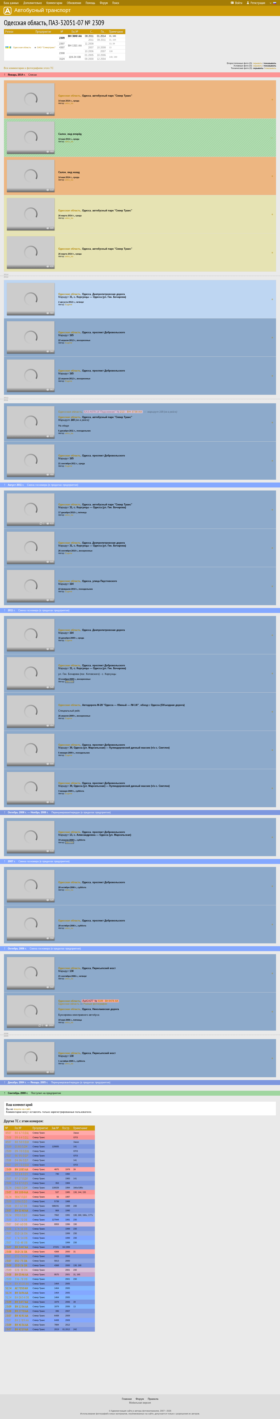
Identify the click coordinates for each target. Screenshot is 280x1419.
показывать (270, 68)
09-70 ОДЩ (22, 1151)
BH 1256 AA (21, 1306)
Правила (153, 1398)
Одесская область (22, 47)
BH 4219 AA (21, 1329)
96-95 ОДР (21, 1156)
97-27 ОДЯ (21, 1178)
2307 (8, 1156)
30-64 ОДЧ (21, 1174)
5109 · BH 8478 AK (108, 1001)
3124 (8, 1188)
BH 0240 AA (21, 1210)
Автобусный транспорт (42, 10)
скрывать (257, 63)
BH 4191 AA (21, 1316)
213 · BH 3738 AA (131, 411)
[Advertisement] (140, 1364)
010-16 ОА (21, 1233)
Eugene (68, 304)
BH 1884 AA (21, 1192)
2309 (8, 1146)
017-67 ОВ (21, 1206)
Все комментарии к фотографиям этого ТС (29, 68)
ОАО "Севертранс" (46, 47)
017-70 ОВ (21, 1220)
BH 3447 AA (21, 1247)
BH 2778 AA (21, 1311)
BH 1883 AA (21, 1169)
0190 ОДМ (21, 1146)
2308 (8, 1137)
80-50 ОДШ (22, 1142)
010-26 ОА (21, 1252)
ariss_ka (69, 103)
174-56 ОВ (21, 1229)
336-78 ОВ (21, 1279)
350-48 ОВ (21, 1242)
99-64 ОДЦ (22, 1137)
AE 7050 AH (21, 1288)
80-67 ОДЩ (22, 1133)
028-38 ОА (21, 1270)
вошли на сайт (22, 1109)
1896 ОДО (21, 1201)
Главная (127, 1398)
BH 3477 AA (21, 1302)
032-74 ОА (21, 1256)
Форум (140, 1398)
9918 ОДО (21, 1215)
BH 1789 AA (22, 1320)
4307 (8, 1133)
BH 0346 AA (21, 1274)
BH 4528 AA (22, 1284)
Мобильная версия (140, 1402)
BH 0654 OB (22, 1297)
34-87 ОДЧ (21, 1183)
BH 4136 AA (21, 1325)
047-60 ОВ (21, 1224)
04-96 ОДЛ (21, 1160)
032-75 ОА (21, 1261)
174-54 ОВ (21, 1238)
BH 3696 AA (21, 1293)
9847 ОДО (21, 1197)
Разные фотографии (95, 1003)
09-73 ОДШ (22, 1165)
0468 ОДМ (21, 1188)
